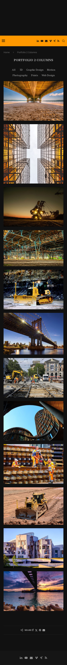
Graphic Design (34, 69)
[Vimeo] (50, 41)
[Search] (63, 41)
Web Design (48, 75)
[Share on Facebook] (33, 630)
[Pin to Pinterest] (40, 630)
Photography (20, 75)
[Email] (46, 41)
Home (7, 52)
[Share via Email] (44, 630)
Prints (34, 75)
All (14, 69)
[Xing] (55, 41)
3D (21, 69)
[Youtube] (42, 41)
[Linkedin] (38, 41)
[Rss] (58, 41)
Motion (51, 69)
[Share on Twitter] (36, 630)
